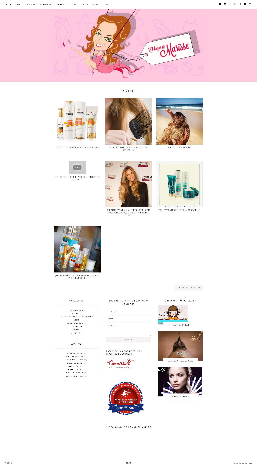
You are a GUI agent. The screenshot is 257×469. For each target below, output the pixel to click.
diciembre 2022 (76, 373)
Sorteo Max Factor (180, 396)
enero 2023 (76, 369)
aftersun (76, 333)
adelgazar (76, 326)
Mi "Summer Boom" (179, 147)
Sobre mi (31, 4)
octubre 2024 (76, 353)
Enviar (128, 340)
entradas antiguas (189, 288)
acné (76, 320)
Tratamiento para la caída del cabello (128, 148)
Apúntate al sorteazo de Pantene (77, 147)
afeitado (76, 330)
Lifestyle (108, 4)
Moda (95, 4)
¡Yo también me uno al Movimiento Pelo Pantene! (77, 276)
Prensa (60, 4)
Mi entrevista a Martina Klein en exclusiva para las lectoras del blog (128, 213)
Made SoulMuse (243, 463)
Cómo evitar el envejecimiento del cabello (77, 178)
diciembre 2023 (76, 356)
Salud (85, 4)
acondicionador (76, 323)
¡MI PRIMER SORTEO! (180, 325)
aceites (76, 313)
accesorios (76, 310)
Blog (18, 4)
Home (8, 4)
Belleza (72, 4)
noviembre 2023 (76, 360)
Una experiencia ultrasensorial (179, 210)
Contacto (45, 4)
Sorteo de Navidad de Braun (180, 361)
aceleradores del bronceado (76, 316)
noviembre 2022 (76, 376)
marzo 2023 (76, 366)
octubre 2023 (76, 363)
